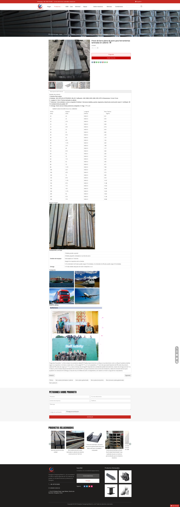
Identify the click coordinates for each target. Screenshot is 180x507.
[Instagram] (92, 486)
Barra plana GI (53, 383)
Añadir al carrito (111, 58)
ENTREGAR (90, 417)
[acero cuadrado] (125, 490)
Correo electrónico (88, 476)
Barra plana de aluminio (97, 380)
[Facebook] (84, 486)
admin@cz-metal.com (69, 1)
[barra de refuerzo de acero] (111, 476)
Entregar (88, 481)
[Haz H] (111, 490)
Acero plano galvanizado (81, 380)
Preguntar (111, 54)
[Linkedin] (87, 486)
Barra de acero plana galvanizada (115, 380)
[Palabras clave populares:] (141, 6)
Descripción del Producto (56, 91)
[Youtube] (89, 486)
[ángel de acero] (125, 476)
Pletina (51, 380)
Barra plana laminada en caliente (64, 380)
